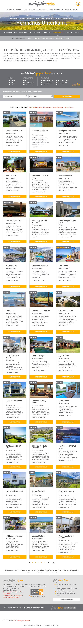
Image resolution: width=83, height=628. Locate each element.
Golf (77, 33)
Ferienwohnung (29, 85)
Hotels (32, 10)
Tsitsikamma (38, 572)
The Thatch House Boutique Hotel (39, 447)
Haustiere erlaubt (48, 83)
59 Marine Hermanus (14, 536)
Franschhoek (40, 570)
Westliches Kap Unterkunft (44, 18)
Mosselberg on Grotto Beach (67, 222)
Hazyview (66, 570)
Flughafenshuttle (48, 80)
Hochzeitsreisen (56, 10)
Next (49, 563)
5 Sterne (13, 85)
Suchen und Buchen (66, 599)
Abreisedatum (52, 96)
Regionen (9, 10)
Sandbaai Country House (39, 402)
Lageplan (68, 33)
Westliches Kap (10, 33)
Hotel (26, 80)
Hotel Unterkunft (33, 107)
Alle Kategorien (18, 38)
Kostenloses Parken (63, 80)
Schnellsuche (22, 10)
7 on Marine (63, 266)
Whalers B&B (11, 176)
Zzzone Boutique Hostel (12, 357)
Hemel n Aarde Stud (13, 221)
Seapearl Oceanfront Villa (14, 402)
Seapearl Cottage (38, 536)
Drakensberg (29, 572)
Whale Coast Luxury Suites (66, 492)
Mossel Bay (46, 572)
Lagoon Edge (64, 356)
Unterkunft (42, 10)
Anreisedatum (26, 96)
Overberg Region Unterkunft (64, 18)
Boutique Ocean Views (67, 131)
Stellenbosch (32, 570)
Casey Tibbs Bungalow (41, 311)
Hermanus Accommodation (11, 597)
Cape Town (6, 593)
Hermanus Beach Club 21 (14, 492)
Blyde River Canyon (51, 570)
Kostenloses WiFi (62, 83)
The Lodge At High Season (39, 222)
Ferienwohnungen (63, 38)
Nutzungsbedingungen (23, 620)
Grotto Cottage (38, 356)
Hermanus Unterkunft (21, 107)
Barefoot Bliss (11, 266)
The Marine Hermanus (67, 446)
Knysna (60, 570)
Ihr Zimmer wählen (15, 152)
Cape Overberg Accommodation (12, 595)
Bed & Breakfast (29, 83)
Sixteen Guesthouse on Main (40, 132)
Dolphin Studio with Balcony (66, 537)
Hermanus (54, 572)
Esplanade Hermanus (40, 266)
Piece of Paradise (65, 176)
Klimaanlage (46, 85)
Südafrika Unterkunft (27, 18)
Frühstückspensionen (45, 38)
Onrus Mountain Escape (38, 492)
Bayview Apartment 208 (13, 447)
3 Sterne (13, 80)
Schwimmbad (61, 85)
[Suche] (78, 4)
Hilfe (14, 620)
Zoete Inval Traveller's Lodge (40, 177)
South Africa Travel (8, 592)
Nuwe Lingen (64, 401)
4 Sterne (13, 83)
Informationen (71, 10)
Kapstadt (24, 570)
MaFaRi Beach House (14, 131)
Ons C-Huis (10, 311)
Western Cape (19, 592)
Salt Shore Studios (66, 311)
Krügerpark (73, 570)
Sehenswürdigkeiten (42, 33)
